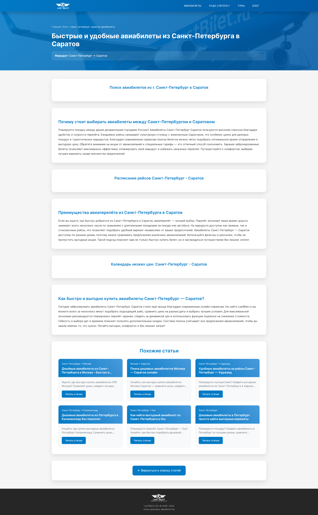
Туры (241, 5)
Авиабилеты (192, 5)
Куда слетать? (219, 5)
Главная (56, 26)
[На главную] (63, 5)
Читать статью (73, 394)
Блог (255, 5)
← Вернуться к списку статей (159, 470)
